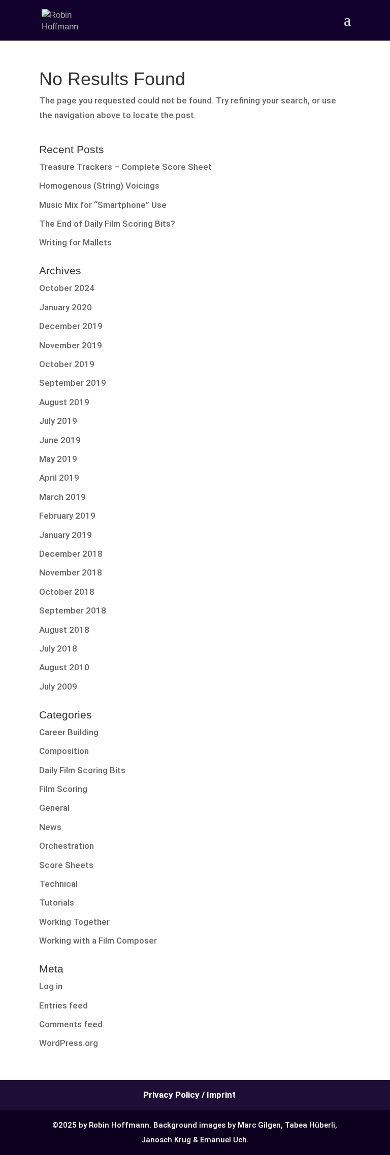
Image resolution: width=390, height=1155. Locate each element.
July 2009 (58, 686)
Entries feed (63, 1005)
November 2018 (70, 572)
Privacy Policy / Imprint (189, 1095)
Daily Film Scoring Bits (82, 770)
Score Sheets (66, 865)
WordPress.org (68, 1043)
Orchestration (66, 846)
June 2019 (60, 440)
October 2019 (66, 364)
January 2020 (65, 307)
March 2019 (62, 497)
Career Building (69, 732)
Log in (50, 986)
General (54, 808)
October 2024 (66, 288)
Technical (58, 884)
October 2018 (66, 592)
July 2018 (58, 648)
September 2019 (72, 383)
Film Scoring (63, 789)
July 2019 (58, 421)
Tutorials (56, 902)
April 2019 (59, 478)
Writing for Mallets (75, 242)
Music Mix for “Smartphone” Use (103, 205)
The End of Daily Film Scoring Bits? (107, 224)
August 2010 (64, 667)
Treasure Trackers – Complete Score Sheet (125, 167)
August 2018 (64, 630)
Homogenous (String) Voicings (99, 186)
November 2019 (70, 345)
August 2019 (64, 402)
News (50, 827)
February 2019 (67, 516)
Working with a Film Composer (98, 940)
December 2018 (71, 554)
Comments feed (71, 1024)
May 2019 (58, 459)
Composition (64, 751)
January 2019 (65, 535)
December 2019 (71, 326)
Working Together (74, 922)
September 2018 (72, 610)
